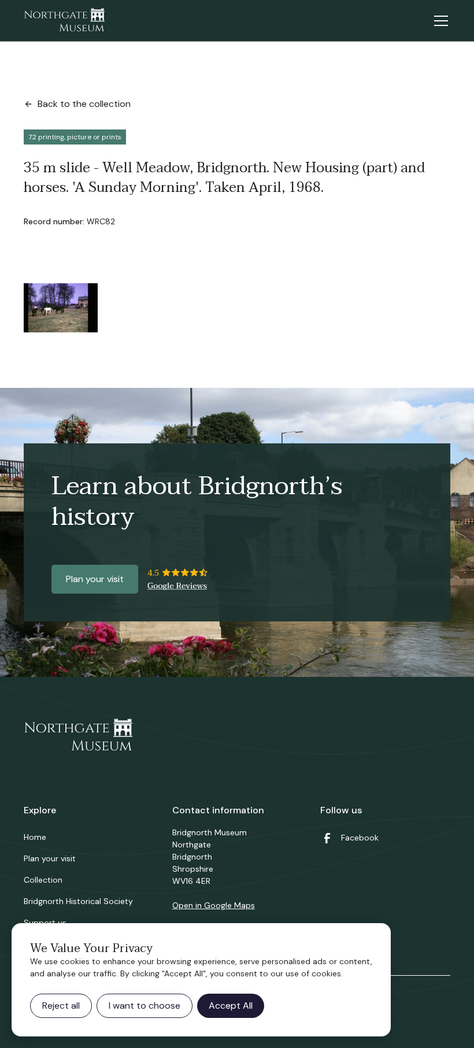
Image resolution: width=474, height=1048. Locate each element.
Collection (43, 880)
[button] (438, 21)
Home (35, 837)
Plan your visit (95, 579)
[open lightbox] (61, 307)
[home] (64, 21)
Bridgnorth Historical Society (78, 901)
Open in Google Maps (213, 905)
